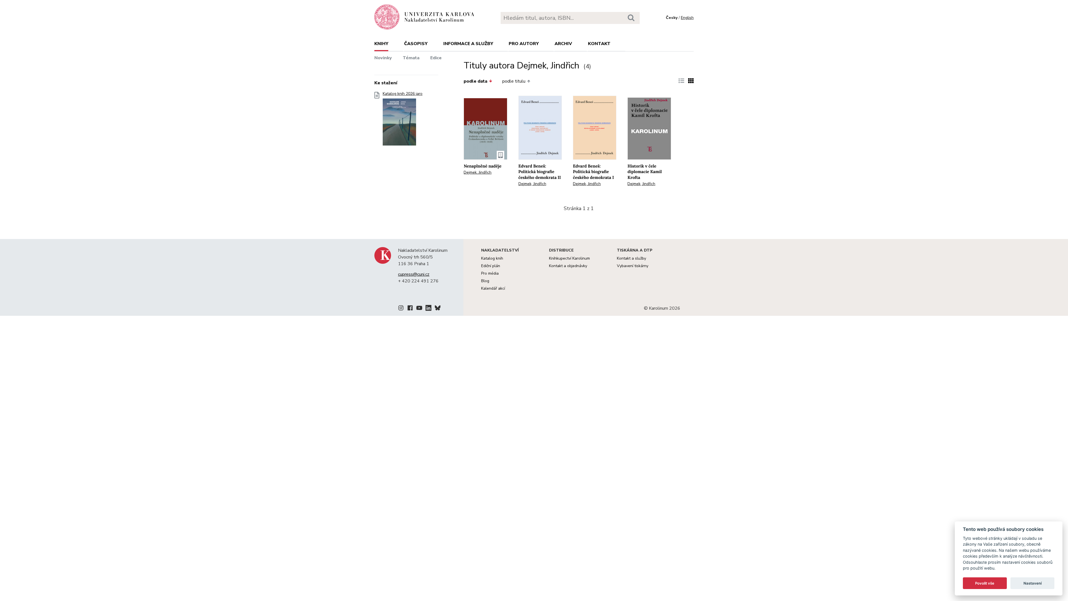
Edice (436, 58)
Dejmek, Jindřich (477, 172)
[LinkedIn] (428, 309)
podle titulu (513, 81)
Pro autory (524, 44)
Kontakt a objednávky (568, 266)
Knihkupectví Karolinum (569, 258)
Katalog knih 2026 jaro (402, 93)
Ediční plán (490, 266)
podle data (475, 81)
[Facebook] (410, 309)
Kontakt (599, 44)
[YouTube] (419, 309)
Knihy (381, 44)
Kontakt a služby (631, 258)
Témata (411, 58)
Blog (485, 281)
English (687, 17)
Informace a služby (468, 44)
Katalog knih (492, 258)
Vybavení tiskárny (632, 266)
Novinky (383, 58)
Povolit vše (984, 583)
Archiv (563, 44)
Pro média (490, 273)
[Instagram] (401, 309)
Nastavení (1033, 583)
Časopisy (415, 44)
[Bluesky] (438, 309)
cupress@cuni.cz (413, 274)
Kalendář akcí (493, 288)
